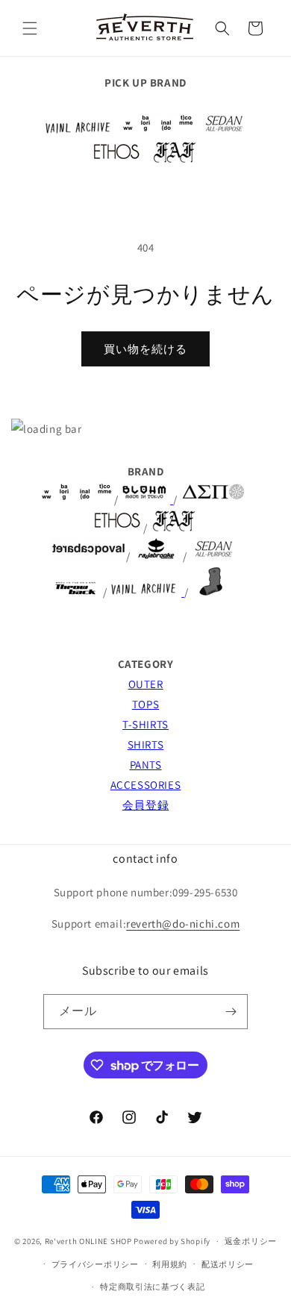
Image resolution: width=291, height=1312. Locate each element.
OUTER (145, 684)
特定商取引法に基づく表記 (152, 1286)
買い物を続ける (145, 349)
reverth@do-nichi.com (183, 923)
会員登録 (145, 805)
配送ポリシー (227, 1264)
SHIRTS (146, 744)
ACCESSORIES (145, 785)
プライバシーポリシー (95, 1264)
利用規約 (169, 1264)
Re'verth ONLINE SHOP (88, 1241)
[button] (29, 28)
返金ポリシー (251, 1241)
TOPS (145, 704)
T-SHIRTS (145, 724)
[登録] (230, 1011)
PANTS (146, 764)
